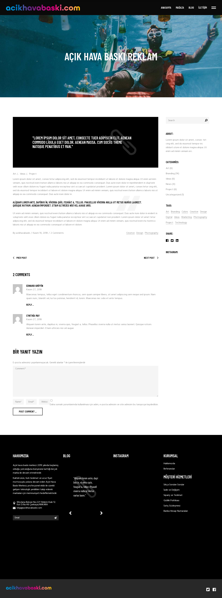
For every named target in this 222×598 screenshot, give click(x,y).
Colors (185, 212)
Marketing (186, 217)
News (169, 184)
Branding (170, 174)
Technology (181, 223)
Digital (169, 217)
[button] (101, 513)
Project (33, 174)
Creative (130, 233)
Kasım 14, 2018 (40, 233)
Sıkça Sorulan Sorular (174, 485)
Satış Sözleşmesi (172, 506)
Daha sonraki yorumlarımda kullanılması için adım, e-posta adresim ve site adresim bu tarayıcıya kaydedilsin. (104, 405)
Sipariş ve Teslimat (173, 495)
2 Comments (57, 233)
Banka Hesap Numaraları (176, 511)
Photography (151, 233)
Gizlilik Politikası (171, 501)
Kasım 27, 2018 (34, 290)
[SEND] (55, 517)
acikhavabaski (23, 233)
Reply (29, 304)
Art (14, 174)
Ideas (22, 174)
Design (139, 233)
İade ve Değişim (172, 490)
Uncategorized (173, 195)
